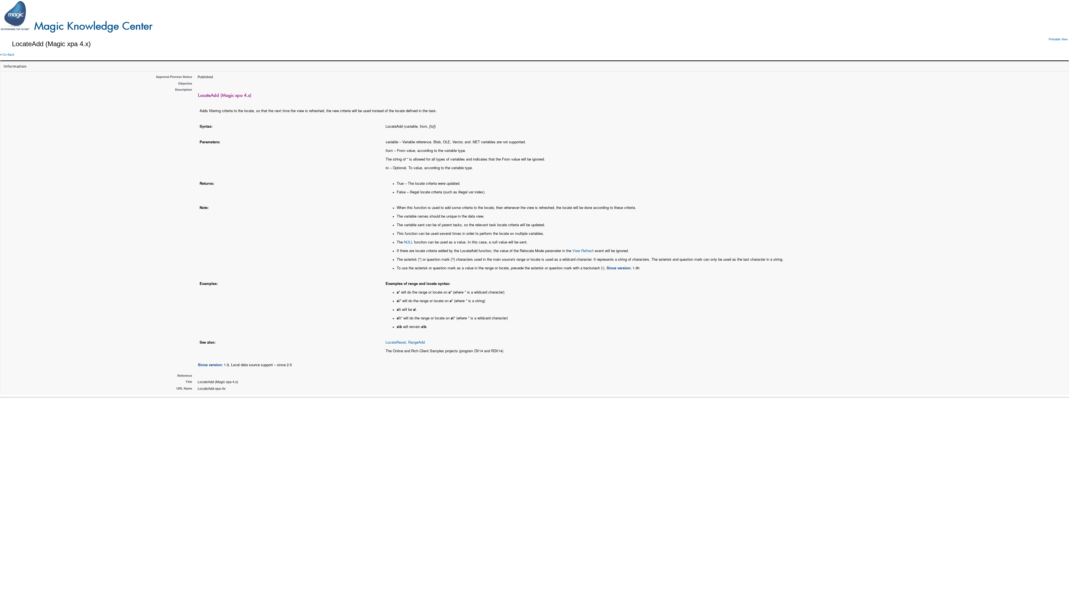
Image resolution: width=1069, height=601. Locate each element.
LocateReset (396, 342)
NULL (408, 242)
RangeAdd (416, 342)
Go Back (8, 54)
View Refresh (583, 250)
